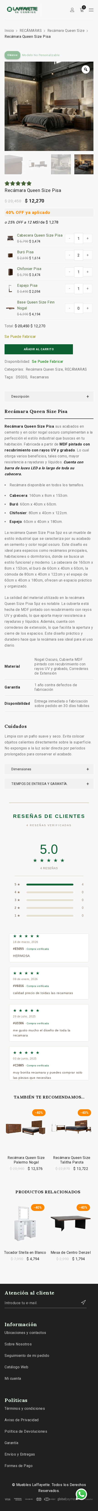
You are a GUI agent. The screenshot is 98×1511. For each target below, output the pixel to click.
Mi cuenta (13, 1378)
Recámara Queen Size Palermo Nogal (26, 1160)
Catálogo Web (16, 1367)
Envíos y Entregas (20, 1454)
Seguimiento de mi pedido (27, 1355)
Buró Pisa (25, 252)
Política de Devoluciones (26, 1431)
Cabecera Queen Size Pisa (39, 235)
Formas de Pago (19, 1466)
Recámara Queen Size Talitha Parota (71, 1160)
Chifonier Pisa (29, 269)
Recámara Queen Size (66, 30)
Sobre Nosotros (18, 1344)
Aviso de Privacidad (22, 1420)
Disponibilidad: (17, 361)
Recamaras (39, 377)
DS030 (21, 377)
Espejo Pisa (27, 285)
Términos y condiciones (25, 1408)
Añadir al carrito (39, 349)
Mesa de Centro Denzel (71, 1252)
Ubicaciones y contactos (25, 1333)
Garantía (11, 1443)
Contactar (81, 1302)
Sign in (72, 10)
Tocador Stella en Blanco (25, 1252)
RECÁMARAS (31, 30)
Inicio (9, 30)
